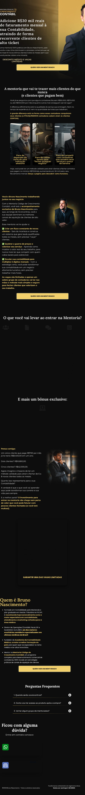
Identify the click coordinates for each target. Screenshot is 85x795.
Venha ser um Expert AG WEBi (64, 788)
